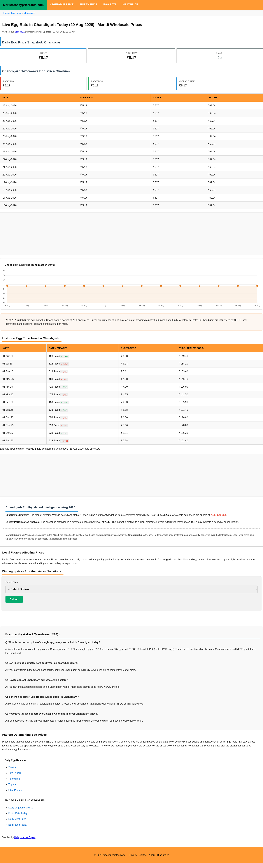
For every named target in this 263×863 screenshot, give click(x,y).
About (152, 855)
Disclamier (163, 855)
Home (6, 13)
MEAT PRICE (130, 4)
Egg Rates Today (17, 824)
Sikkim (12, 767)
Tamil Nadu (14, 773)
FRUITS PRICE (88, 4)
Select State (12, 582)
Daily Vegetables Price (20, 807)
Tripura (12, 784)
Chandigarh (29, 13)
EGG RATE (109, 4)
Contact (143, 855)
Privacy (133, 855)
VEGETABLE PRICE (62, 4)
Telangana (14, 778)
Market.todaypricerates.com (23, 5)
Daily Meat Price (17, 819)
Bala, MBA (20, 32)
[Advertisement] (131, 234)
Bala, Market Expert (24, 837)
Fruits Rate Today (17, 813)
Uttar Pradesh (15, 790)
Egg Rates (16, 13)
